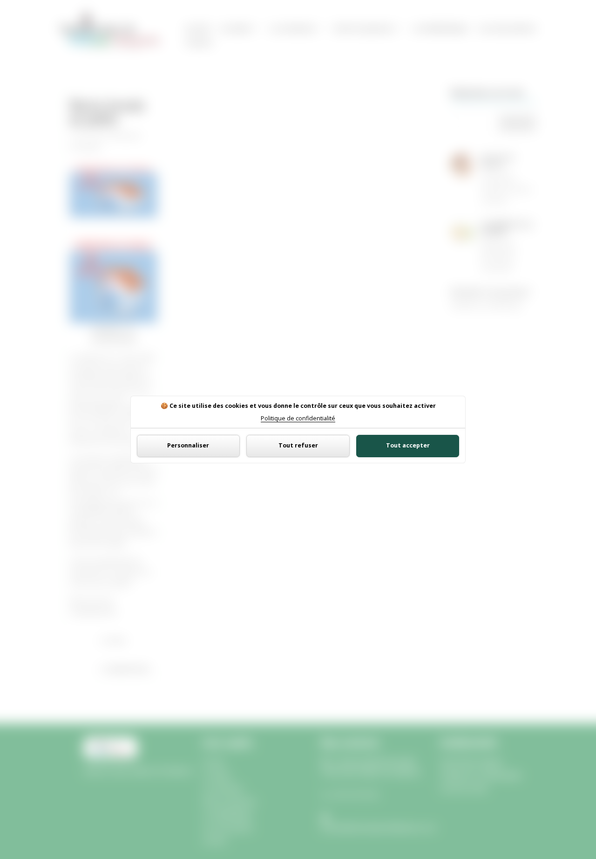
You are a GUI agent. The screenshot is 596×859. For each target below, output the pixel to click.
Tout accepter (408, 445)
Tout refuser (298, 445)
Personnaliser (188, 445)
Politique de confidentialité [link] (298, 419)
